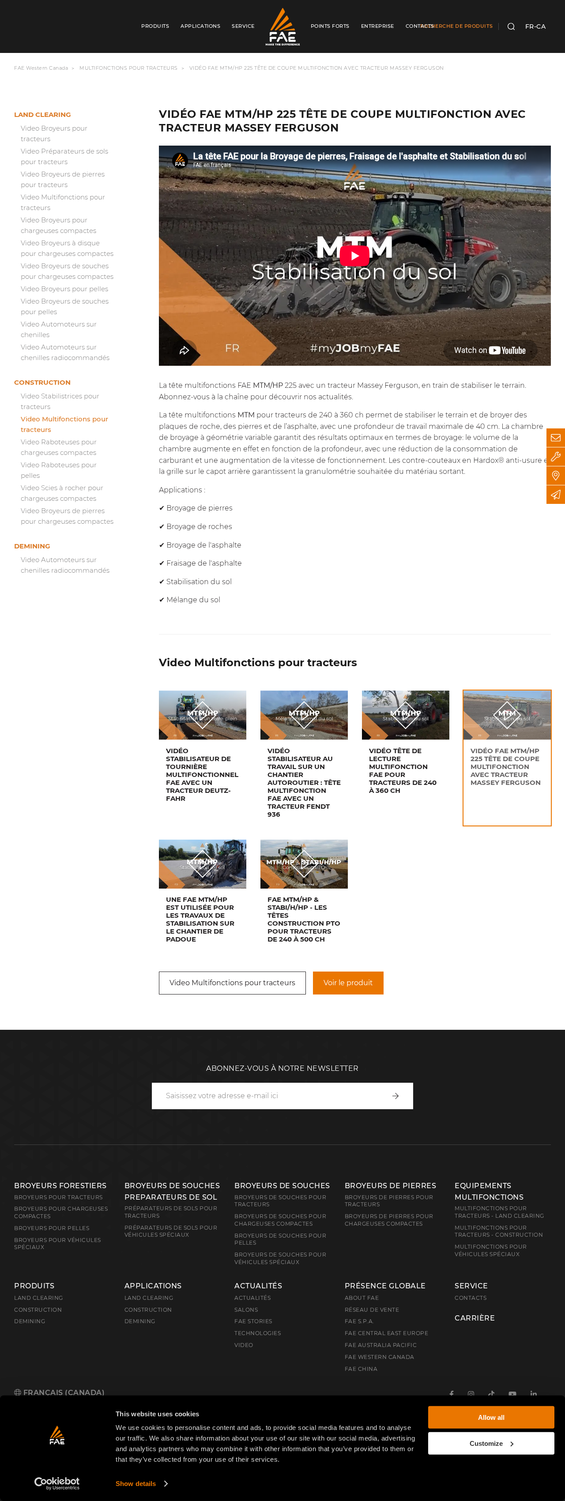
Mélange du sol (193, 600)
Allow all (491, 1417)
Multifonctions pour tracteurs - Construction (499, 1231)
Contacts (470, 1298)
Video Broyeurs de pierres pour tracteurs (63, 179)
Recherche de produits (456, 26)
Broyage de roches (199, 526)
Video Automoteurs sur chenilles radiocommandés (65, 352)
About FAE (362, 1298)
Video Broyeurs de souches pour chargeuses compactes (67, 271)
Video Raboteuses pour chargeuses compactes (59, 447)
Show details (136, 1483)
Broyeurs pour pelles (51, 1228)
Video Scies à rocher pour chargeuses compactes (62, 493)
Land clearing (42, 114)
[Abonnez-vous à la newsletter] (555, 494)
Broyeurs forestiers (60, 1186)
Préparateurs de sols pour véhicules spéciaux (171, 1231)
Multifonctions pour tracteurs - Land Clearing (499, 1212)
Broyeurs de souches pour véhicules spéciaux (280, 1258)
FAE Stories (253, 1321)
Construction (42, 382)
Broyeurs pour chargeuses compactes (61, 1212)
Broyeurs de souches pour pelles (280, 1239)
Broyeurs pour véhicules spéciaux (57, 1244)
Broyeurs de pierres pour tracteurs (389, 1201)
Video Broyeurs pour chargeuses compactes (58, 225)
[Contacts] (555, 437)
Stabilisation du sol (199, 582)
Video (243, 1345)
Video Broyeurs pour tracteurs (54, 133)
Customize (486, 1443)
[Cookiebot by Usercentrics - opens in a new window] (57, 1483)
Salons (246, 1309)
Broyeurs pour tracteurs (58, 1197)
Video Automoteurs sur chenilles (59, 329)
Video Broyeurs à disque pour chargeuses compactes (67, 248)
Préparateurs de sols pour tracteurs (171, 1212)
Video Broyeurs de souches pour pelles (65, 306)
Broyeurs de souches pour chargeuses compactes (280, 1220)
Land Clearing (148, 1298)
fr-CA (535, 26)
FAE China (361, 1369)
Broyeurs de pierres (391, 1186)
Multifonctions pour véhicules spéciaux (491, 1250)
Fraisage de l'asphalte (204, 563)
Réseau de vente (372, 1309)
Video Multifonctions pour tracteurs (63, 202)
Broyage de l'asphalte (203, 545)
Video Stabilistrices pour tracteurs (60, 401)
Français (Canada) (63, 1392)
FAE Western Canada (41, 68)
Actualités (258, 1286)
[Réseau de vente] (555, 475)
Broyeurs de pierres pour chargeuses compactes (389, 1220)
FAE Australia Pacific (381, 1345)
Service (471, 1286)
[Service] (555, 456)
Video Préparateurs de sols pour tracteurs (64, 156)
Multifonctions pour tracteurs (128, 68)
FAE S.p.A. (359, 1321)
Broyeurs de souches (282, 1186)
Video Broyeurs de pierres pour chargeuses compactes (67, 516)
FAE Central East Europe (387, 1333)
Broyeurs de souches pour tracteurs (280, 1201)
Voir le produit (348, 983)
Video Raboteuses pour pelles (59, 470)
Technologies (257, 1333)
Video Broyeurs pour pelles (64, 289)
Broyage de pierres (199, 508)
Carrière (475, 1318)
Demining (32, 546)
